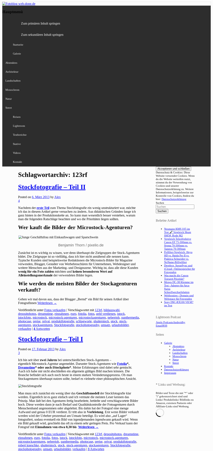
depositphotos (27, 314)
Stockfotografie (64, 325)
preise (37, 321)
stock (114, 321)
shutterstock (101, 321)
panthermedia (130, 317)
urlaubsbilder (120, 325)
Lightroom (19, 125)
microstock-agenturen (63, 317)
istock (121, 314)
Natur (8, 98)
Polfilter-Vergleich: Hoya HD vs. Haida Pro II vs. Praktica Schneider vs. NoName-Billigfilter (178, 257)
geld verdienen (105, 314)
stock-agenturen (76, 445)
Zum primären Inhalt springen (40, 23)
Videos (17, 152)
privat (46, 321)
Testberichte (20, 134)
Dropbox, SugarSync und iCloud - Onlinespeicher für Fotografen (179, 269)
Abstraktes (11, 62)
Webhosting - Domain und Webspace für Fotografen (179, 297)
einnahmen (61, 314)
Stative (17, 143)
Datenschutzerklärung (174, 199)
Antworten (41, 328)
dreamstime (45, 314)
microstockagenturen (92, 317)
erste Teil (43, 208)
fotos (91, 314)
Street (8, 107)
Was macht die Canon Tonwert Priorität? (176, 277)
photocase (24, 321)
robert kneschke (28, 445)
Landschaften (13, 80)
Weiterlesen (47, 303)
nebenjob (114, 317)
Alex (57, 197)
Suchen (160, 202)
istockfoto (24, 317)
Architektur (11, 71)
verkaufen (24, 328)
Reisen (17, 116)
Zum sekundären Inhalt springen (42, 34)
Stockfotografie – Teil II (51, 187)
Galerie (17, 53)
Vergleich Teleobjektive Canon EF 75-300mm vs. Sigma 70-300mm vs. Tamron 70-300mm (178, 243)
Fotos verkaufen (55, 310)
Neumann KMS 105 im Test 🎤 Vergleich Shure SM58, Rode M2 (177, 232)
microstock (40, 317)
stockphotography (87, 325)
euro (73, 314)
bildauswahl (111, 310)
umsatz (105, 325)
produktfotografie (62, 321)
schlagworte (84, 321)
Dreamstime (26, 367)
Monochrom (12, 89)
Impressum (170, 372)
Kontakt (17, 161)
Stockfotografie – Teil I (50, 339)
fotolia (82, 314)
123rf (98, 310)
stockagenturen (42, 325)
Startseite (18, 44)
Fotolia (122, 363)
